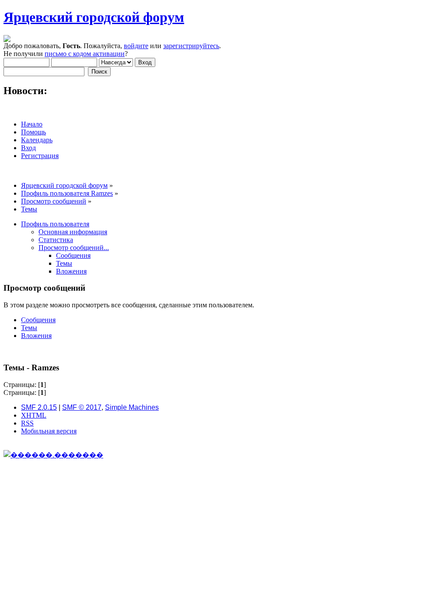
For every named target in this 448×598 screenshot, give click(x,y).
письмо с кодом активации (85, 53)
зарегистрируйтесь (191, 45)
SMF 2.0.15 (39, 407)
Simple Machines (132, 407)
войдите (136, 45)
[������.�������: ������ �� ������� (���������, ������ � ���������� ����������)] (53, 455)
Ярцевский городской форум (94, 17)
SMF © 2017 (82, 407)
